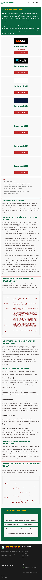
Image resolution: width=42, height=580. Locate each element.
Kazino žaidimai (25, 551)
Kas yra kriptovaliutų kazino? (10, 181)
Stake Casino (4, 575)
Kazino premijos (25, 553)
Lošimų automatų (25, 555)
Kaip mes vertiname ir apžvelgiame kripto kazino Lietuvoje (17, 183)
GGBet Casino (4, 570)
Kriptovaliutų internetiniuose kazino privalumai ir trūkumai (16, 191)
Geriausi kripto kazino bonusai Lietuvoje (13, 188)
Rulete (23, 557)
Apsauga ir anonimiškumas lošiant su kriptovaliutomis (16, 189)
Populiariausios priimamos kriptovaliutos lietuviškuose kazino (18, 184)
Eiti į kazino (21, 52)
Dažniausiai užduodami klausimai (11, 193)
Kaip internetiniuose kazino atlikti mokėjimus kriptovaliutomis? (18, 186)
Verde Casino (4, 577)
